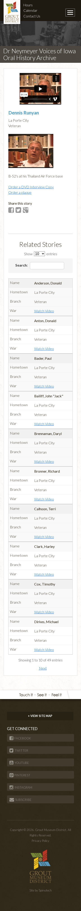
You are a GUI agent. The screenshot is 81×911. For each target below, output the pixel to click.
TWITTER (21, 750)
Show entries (40, 254)
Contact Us (31, 16)
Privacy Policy (40, 841)
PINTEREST (22, 775)
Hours (28, 5)
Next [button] (43, 668)
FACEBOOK (22, 738)
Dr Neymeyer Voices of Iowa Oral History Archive (39, 54)
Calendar (30, 10)
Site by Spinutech (40, 890)
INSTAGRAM (23, 787)
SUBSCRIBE (23, 800)
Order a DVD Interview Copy (31, 187)
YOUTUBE (21, 763)
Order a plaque (20, 192)
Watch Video (44, 311)
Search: (21, 265)
